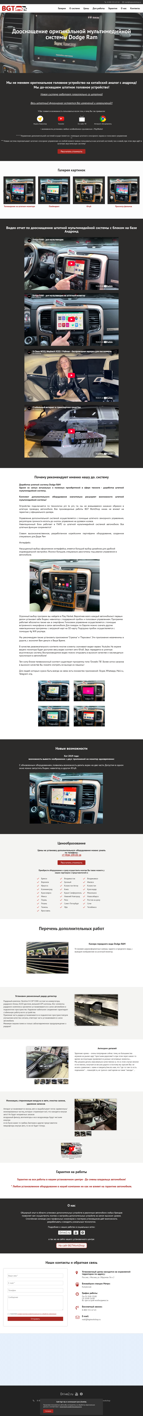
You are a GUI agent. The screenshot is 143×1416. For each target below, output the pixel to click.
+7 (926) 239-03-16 (71, 854)
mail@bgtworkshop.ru (133, 2)
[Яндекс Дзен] (82, 1233)
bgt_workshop (104, 1400)
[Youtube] (75, 1233)
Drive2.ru (64, 1232)
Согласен (48, 1411)
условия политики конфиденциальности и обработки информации (36, 1314)
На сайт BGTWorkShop (72, 1245)
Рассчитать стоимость (71, 151)
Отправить (35, 1318)
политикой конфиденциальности (71, 1407)
